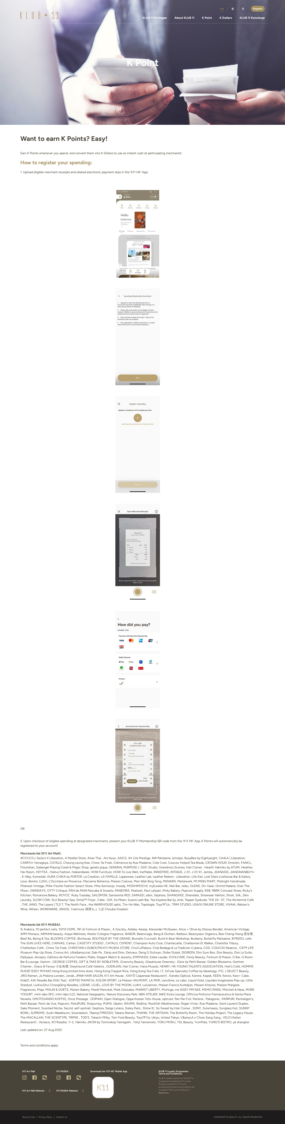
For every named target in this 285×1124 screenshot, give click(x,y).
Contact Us (61, 1117)
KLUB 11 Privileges (154, 17)
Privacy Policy (45, 1117)
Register (258, 8)
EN (222, 8)
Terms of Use (28, 1117)
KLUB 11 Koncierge (252, 17)
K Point (207, 17)
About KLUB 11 (184, 17)
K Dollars (226, 17)
